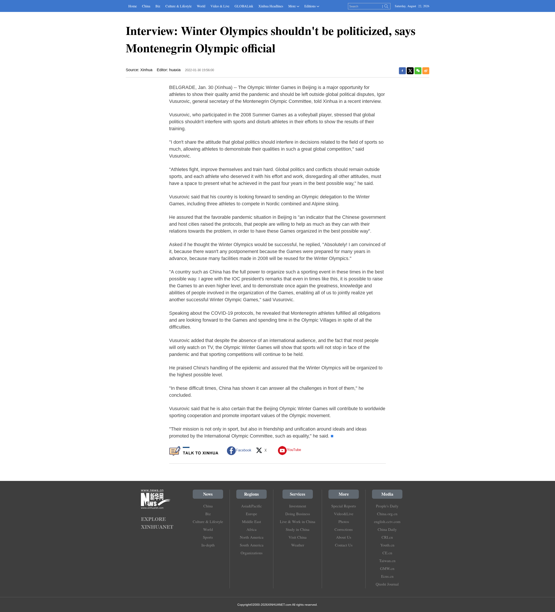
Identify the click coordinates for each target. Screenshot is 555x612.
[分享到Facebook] (402, 70)
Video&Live (343, 513)
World (201, 6)
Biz (157, 6)
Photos (343, 521)
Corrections (344, 529)
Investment (297, 505)
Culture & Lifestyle (178, 6)
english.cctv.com (387, 521)
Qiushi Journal (387, 584)
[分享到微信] (418, 70)
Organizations (252, 552)
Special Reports (343, 505)
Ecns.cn (387, 576)
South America (251, 545)
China (146, 6)
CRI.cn (387, 537)
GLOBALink (244, 6)
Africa (251, 529)
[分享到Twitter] (410, 70)
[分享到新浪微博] (425, 70)
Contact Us (344, 545)
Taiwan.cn (387, 560)
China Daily (387, 529)
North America (251, 537)
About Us (343, 537)
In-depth (208, 545)
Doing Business (297, 513)
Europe (251, 513)
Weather (297, 545)
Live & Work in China (297, 521)
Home (132, 6)
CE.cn (387, 552)
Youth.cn (387, 545)
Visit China (298, 537)
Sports (208, 537)
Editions (310, 6)
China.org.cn (387, 513)
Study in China (297, 529)
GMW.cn (387, 568)
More (292, 6)
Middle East (251, 521)
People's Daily (387, 505)
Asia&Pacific (251, 505)
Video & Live (220, 6)
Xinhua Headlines (270, 6)
